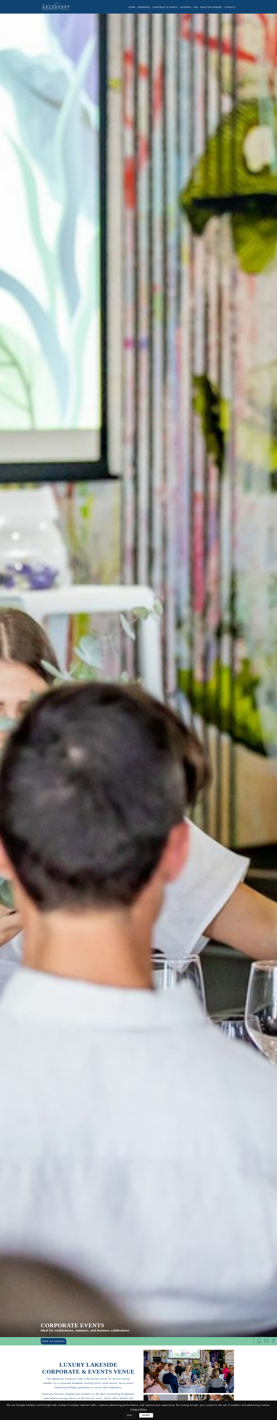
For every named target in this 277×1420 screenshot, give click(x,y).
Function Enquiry (211, 7)
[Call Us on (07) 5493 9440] (259, 1341)
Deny (129, 1415)
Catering (185, 7)
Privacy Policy (138, 1409)
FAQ (195, 7)
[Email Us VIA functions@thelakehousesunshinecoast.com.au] (266, 1341)
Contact (230, 7)
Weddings (144, 7)
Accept (146, 1415)
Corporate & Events (165, 7)
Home (132, 7)
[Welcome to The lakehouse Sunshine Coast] (55, 7)
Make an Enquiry (53, 1341)
